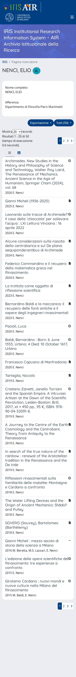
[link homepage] (21, 7)
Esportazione (39, 123)
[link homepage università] (17, 17)
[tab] (9, 153)
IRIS (5, 62)
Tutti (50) (62, 123)
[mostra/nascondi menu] (72, 17)
